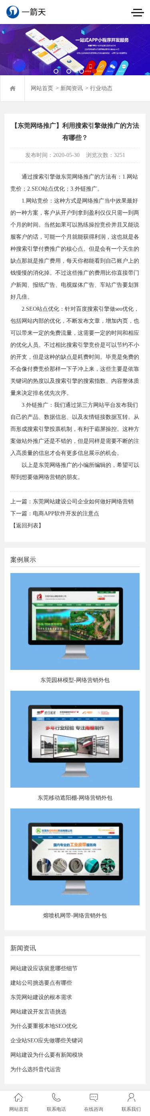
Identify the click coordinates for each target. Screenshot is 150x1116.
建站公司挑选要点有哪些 (41, 983)
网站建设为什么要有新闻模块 (46, 1055)
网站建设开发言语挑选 (38, 1012)
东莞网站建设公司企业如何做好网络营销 (83, 502)
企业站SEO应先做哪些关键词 (46, 1041)
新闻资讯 (71, 88)
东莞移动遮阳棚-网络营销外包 (75, 798)
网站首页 (42, 88)
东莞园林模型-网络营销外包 (75, 680)
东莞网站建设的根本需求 (41, 997)
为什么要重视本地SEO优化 (43, 1026)
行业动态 (101, 88)
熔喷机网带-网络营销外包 (75, 916)
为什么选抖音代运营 (35, 1069)
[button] (56, 71)
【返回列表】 (27, 526)
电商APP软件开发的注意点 (66, 514)
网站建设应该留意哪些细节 (44, 968)
